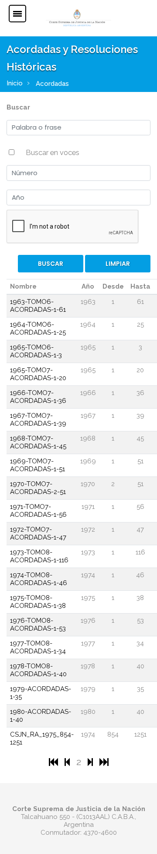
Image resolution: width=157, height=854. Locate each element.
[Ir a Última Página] (104, 761)
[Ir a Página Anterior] (68, 761)
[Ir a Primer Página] (54, 761)
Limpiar (118, 263)
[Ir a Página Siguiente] (91, 761)
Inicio (15, 83)
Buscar (18, 107)
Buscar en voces (52, 152)
